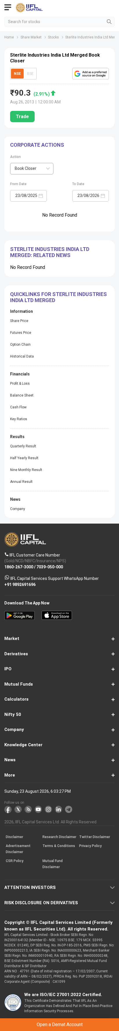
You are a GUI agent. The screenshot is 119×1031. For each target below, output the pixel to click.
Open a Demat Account (59, 523)
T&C (56, 538)
